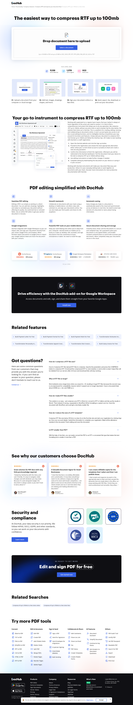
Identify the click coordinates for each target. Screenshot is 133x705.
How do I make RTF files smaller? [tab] (61, 396)
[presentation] (66, 43)
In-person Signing (58, 647)
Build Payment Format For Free (53, 337)
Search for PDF (113, 649)
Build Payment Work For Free (80, 337)
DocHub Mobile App (74, 685)
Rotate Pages (38, 657)
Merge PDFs (37, 653)
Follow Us (109, 687)
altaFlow (70, 694)
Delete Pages (38, 665)
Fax (72, 645)
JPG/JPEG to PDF (20, 645)
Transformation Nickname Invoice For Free (110, 337)
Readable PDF (112, 645)
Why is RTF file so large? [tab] (58, 379)
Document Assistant (93, 634)
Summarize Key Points (95, 644)
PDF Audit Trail (113, 633)
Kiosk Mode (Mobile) (56, 652)
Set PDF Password (114, 641)
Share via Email (76, 641)
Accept (101, 700)
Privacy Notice (53, 687)
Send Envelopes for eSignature (58, 642)
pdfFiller (70, 687)
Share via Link (75, 637)
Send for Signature (58, 637)
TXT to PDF (18, 637)
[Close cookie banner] (110, 699)
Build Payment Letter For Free (24, 337)
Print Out (111, 661)
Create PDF (37, 637)
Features (33, 697)
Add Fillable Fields (40, 641)
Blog (69, 683)
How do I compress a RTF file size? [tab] (62, 362)
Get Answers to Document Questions (95, 651)
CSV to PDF (18, 653)
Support (51, 694)
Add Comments (76, 633)
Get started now (67, 575)
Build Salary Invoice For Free (108, 344)
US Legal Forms (73, 690)
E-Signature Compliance (57, 692)
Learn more (19, 539)
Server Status (34, 690)
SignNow (70, 692)
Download (111, 657)
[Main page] (17, 3)
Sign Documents (35, 687)
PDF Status (74, 649)
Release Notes (53, 697)
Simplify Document (96, 639)
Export (110, 653)
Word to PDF (19, 633)
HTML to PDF (19, 657)
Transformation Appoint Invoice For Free (54, 344)
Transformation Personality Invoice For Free (26, 344)
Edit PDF (36, 633)
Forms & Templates (36, 685)
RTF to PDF (18, 661)
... (89, 700)
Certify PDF (112, 637)
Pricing (32, 692)
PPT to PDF (18, 649)
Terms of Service (54, 685)
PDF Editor (33, 683)
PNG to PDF (18, 641)
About (51, 683)
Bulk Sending (56, 657)
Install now (67, 305)
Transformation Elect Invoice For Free (82, 344)
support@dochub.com (111, 679)
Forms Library (34, 694)
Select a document (66, 48)
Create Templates (77, 653)
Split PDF (36, 649)
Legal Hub (52, 690)
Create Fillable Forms (75, 658)
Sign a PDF (55, 633)
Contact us (15, 385)
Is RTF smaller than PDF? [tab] (58, 430)
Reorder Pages (38, 661)
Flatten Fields (38, 645)
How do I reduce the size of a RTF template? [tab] (65, 413)
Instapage (71, 697)
